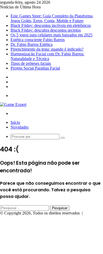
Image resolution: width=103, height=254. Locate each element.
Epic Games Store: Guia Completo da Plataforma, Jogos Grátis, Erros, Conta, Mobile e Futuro (52, 18)
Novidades (20, 127)
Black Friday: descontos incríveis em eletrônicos (51, 25)
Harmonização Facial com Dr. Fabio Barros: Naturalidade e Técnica (47, 56)
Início (15, 122)
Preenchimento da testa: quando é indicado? (47, 49)
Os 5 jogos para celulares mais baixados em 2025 (51, 35)
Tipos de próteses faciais (31, 63)
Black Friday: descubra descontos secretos (46, 30)
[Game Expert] (13, 104)
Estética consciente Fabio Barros (38, 39)
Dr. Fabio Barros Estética (32, 44)
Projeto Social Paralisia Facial (35, 68)
